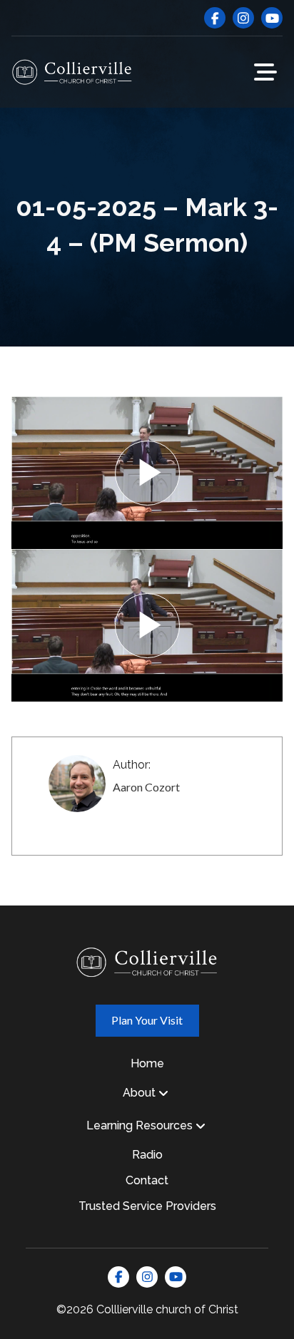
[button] (265, 72)
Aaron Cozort (146, 787)
